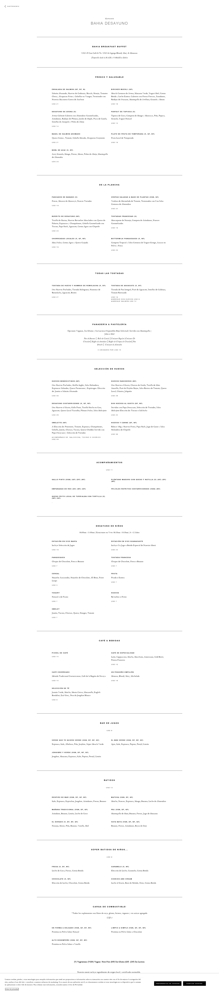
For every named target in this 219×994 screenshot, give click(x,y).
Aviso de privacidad (11, 989)
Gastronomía (13, 6)
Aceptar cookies (194, 983)
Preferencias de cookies (168, 983)
